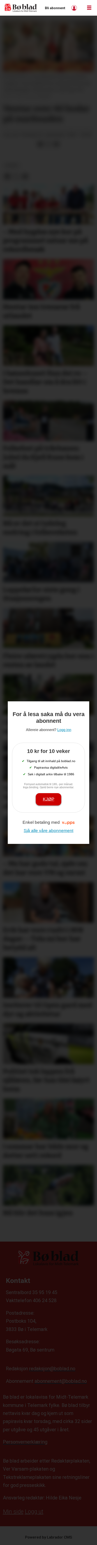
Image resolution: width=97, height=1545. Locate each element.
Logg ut (34, 1511)
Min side (13, 1511)
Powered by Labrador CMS (48, 1537)
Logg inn (74, 8)
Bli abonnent (55, 8)
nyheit (11, 166)
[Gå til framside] (20, 8)
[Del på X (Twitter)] (48, 144)
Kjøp (48, 799)
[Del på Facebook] (40, 144)
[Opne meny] (89, 8)
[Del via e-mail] (56, 144)
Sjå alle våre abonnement (48, 830)
